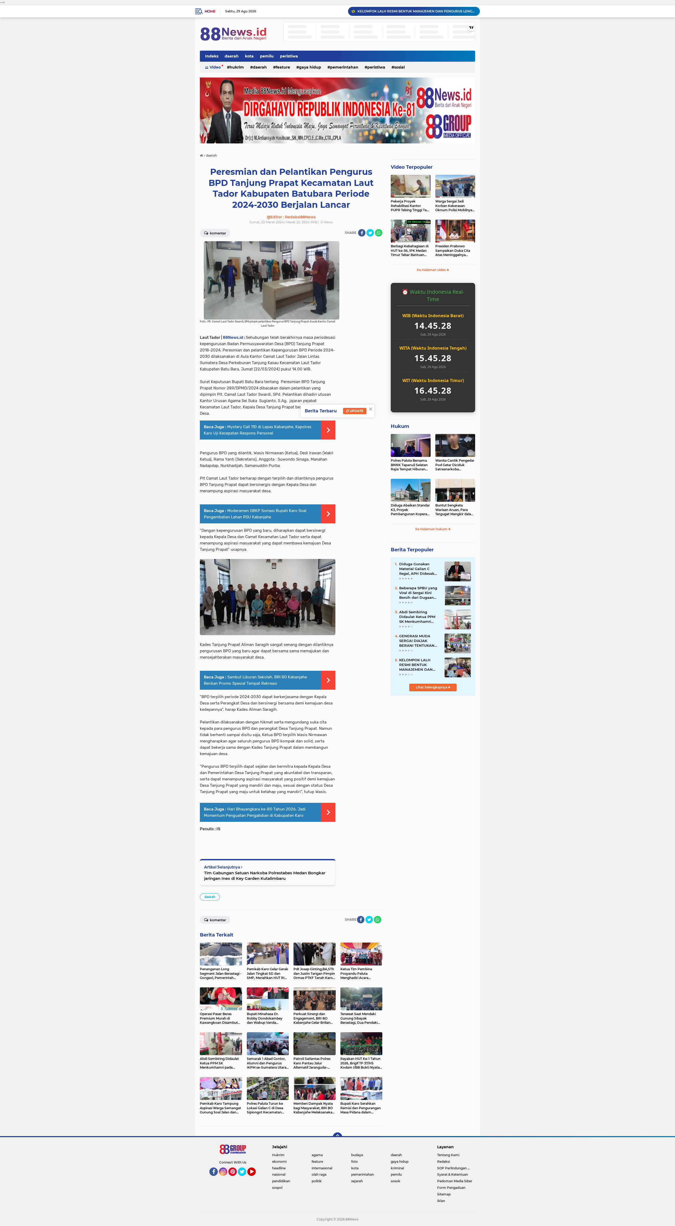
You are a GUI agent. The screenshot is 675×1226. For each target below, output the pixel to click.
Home (210, 11)
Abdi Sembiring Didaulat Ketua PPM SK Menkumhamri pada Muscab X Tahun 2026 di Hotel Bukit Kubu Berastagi (419, 617)
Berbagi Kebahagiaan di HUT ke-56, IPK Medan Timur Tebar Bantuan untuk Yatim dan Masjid (409, 250)
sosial (399, 67)
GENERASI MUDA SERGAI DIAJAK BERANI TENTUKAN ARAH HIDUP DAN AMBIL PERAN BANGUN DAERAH (417, 641)
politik (317, 1181)
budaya (357, 1155)
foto (354, 1162)
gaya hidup (310, 67)
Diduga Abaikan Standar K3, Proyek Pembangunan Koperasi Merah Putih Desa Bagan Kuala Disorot (410, 510)
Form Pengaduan (451, 1188)
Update (356, 411)
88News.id (233, 337)
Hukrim (237, 67)
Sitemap (444, 1194)
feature (283, 67)
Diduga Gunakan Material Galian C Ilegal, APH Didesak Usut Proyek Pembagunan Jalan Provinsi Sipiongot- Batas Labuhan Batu (417, 569)
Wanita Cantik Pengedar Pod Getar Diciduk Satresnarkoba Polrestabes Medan (454, 465)
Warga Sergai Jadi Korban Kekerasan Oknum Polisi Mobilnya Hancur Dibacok (453, 206)
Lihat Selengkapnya (432, 687)
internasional (322, 1168)
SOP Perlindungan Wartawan (456, 1168)
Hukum (400, 426)
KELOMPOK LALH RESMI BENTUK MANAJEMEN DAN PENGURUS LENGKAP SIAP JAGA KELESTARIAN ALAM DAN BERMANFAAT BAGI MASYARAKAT (418, 665)
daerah (232, 56)
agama (317, 1155)
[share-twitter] (370, 232)
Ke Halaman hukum (431, 529)
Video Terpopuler (412, 167)
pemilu (267, 56)
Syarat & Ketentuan (452, 1174)
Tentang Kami (448, 1155)
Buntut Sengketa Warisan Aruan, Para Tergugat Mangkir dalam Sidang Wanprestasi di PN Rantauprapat (454, 510)
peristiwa (289, 56)
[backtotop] (337, 1137)
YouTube (255, 1178)
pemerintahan (344, 67)
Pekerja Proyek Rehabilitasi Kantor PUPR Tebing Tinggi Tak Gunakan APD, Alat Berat (410, 206)
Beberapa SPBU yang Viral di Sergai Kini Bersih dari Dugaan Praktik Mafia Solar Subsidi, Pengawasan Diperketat (418, 593)
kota (249, 56)
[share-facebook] (361, 232)
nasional (278, 1174)
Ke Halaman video (432, 270)
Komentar (217, 233)
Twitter (244, 1178)
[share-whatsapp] (378, 232)
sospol (277, 1188)
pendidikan (281, 1181)
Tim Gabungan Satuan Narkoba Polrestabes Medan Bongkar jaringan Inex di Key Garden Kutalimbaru (264, 875)
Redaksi (443, 1162)
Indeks (211, 56)
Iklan (441, 1201)
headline (279, 1168)
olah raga (319, 1174)
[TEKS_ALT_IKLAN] (337, 110)
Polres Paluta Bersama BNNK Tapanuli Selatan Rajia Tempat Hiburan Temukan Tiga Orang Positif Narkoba (409, 465)
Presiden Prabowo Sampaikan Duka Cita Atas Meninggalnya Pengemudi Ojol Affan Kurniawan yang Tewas (453, 250)
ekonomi (279, 1162)
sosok (395, 1181)
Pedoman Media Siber (454, 1181)
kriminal (397, 1168)
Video (215, 67)
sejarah (357, 1181)
